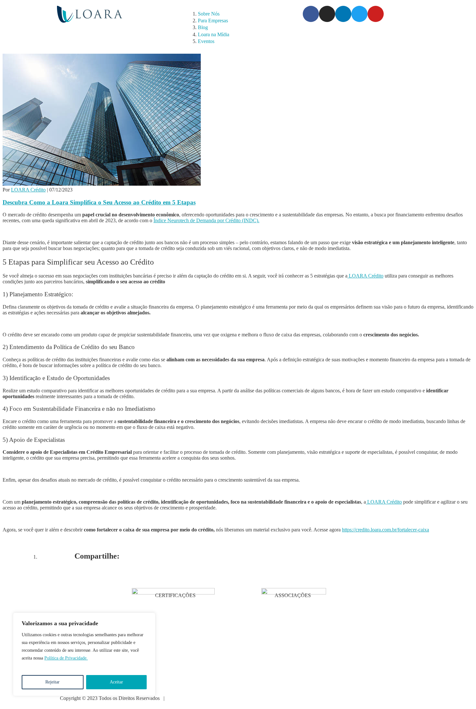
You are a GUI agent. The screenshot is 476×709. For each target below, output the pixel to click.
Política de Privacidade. (66, 658)
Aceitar (116, 682)
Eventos (206, 41)
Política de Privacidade (191, 698)
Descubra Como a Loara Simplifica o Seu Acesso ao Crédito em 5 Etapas (99, 202)
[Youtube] (376, 14)
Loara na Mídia (213, 34)
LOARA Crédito (28, 189)
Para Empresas (213, 20)
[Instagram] (327, 14)
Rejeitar (52, 682)
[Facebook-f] (311, 14)
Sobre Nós (209, 13)
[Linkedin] (343, 14)
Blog (203, 27)
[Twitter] (359, 14)
